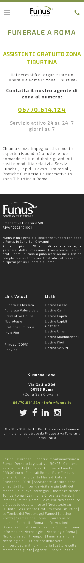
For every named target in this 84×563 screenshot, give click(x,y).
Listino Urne (55, 331)
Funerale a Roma (61, 536)
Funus (42, 11)
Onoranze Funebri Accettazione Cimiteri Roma (41, 527)
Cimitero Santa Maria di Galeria (41, 477)
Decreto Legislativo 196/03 (38, 463)
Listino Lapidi (56, 316)
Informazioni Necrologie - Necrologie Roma (39, 532)
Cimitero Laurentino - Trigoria (27, 545)
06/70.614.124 (42, 109)
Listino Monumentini (62, 336)
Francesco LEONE (17, 482)
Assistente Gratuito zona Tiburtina (48, 509)
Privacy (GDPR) (17, 344)
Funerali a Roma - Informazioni (42, 523)
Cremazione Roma (31, 518)
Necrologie (13, 321)
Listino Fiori (54, 342)
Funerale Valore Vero (22, 310)
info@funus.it (57, 402)
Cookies (11, 350)
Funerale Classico (19, 305)
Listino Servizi (56, 348)
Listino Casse (56, 305)
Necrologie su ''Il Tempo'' (23, 536)
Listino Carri (55, 310)
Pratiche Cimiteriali (21, 327)
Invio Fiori (12, 332)
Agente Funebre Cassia (54, 550)
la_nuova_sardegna (33, 491)
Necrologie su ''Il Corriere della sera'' (34, 541)
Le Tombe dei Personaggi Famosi (30, 513)
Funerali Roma (38, 473)
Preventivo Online (19, 316)
